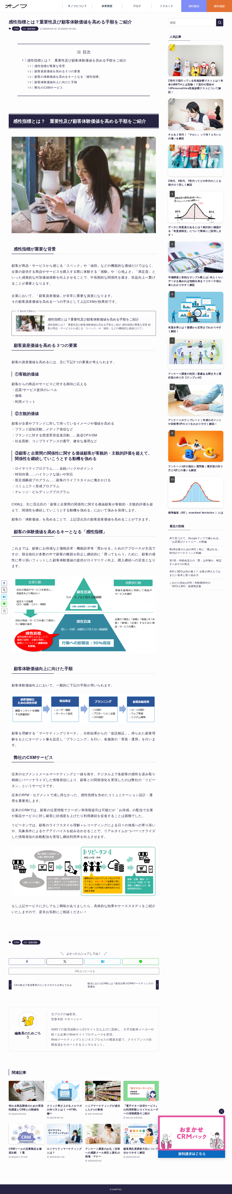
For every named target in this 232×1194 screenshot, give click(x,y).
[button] (27, 961)
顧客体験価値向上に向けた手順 (55, 82)
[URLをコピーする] (4, 611)
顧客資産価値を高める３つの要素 (57, 71)
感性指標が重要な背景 (49, 66)
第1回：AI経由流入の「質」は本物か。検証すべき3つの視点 (195, 562)
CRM (16, 28)
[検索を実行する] (219, 22)
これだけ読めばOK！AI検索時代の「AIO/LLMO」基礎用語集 (190, 584)
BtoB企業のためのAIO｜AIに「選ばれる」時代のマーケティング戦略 (194, 551)
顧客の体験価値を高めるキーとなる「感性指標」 (68, 76)
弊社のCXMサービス (48, 87)
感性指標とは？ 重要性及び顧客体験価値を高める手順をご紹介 (77, 60)
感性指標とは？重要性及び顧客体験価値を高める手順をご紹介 (93, 319)
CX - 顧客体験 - (30, 28)
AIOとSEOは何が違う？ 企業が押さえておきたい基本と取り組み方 (195, 573)
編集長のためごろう (28, 1035)
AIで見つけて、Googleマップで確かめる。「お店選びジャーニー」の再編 (195, 540)
